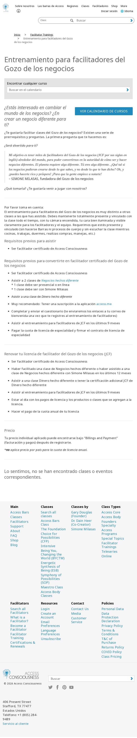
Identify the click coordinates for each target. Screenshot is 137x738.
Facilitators (19, 521)
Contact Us (80, 609)
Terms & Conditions (110, 632)
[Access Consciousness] (6, 8)
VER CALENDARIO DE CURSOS (104, 111)
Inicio (17, 34)
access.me (104, 304)
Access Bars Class (50, 522)
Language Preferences (50, 632)
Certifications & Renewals (22, 644)
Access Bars (19, 512)
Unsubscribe (51, 639)
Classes (16, 517)
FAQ (13, 535)
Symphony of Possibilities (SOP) (51, 578)
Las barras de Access (51, 6)
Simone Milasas (83, 529)
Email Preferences (50, 624)
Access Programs (109, 532)
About (15, 531)
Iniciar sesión (109, 11)
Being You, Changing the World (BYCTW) (53, 554)
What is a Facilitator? (19, 619)
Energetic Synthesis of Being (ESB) (50, 566)
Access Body (111, 517)
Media (76, 613)
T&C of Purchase (109, 640)
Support (16, 526)
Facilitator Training (18, 636)
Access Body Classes (50, 593)
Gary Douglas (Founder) (81, 514)
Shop (114, 6)
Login (45, 609)
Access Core (111, 512)
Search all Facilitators (19, 611)
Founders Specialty (109, 523)
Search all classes (48, 514)
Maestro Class (52, 587)
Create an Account (48, 615)
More (124, 6)
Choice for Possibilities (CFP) (50, 537)
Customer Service (79, 620)
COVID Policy (112, 652)
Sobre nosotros (25, 6)
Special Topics (113, 538)
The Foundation (53, 529)
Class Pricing (111, 656)
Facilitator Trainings (41, 34)
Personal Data (113, 609)
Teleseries (109, 551)
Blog (13, 545)
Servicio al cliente (16, 724)
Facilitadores (100, 6)
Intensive (48, 546)
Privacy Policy (112, 626)
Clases (85, 6)
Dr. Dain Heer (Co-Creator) (81, 522)
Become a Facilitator (18, 627)
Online (107, 556)
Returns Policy (113, 647)
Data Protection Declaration (111, 617)
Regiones (72, 6)
